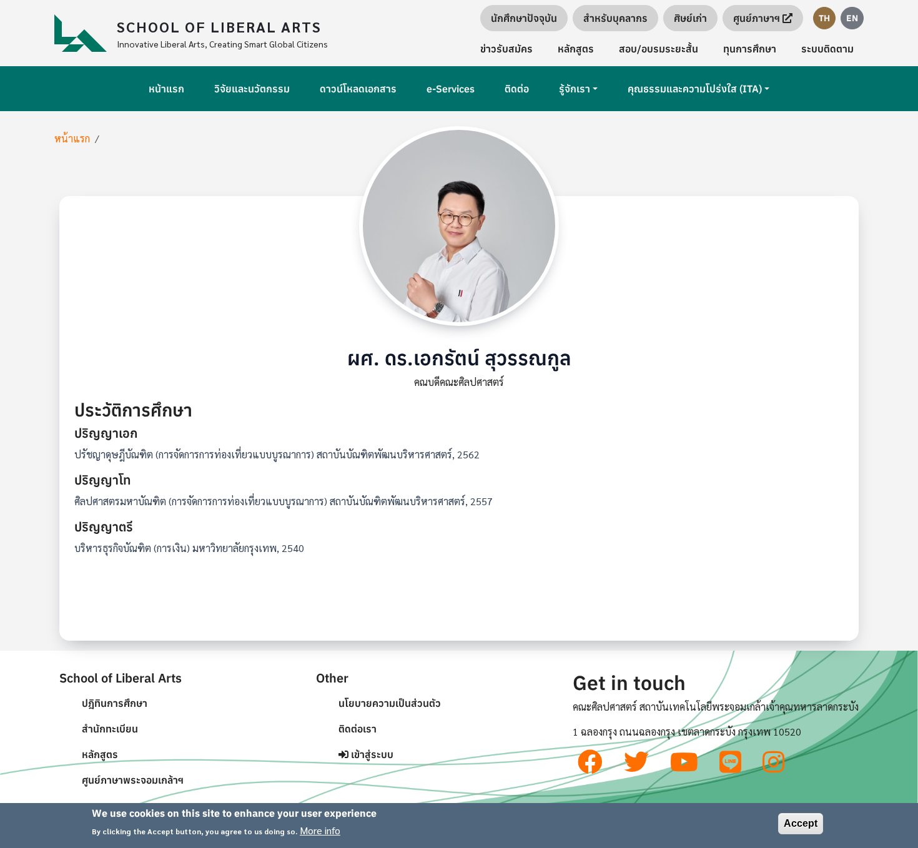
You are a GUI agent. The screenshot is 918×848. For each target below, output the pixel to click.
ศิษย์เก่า (690, 18)
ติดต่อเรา (357, 728)
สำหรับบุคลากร (615, 18)
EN (852, 18)
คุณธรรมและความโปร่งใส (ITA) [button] (695, 88)
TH (824, 18)
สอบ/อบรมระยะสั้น (658, 48)
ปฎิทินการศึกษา (114, 703)
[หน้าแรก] (85, 33)
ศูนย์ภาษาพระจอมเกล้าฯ (133, 780)
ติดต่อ (517, 88)
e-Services (451, 88)
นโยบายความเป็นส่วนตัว (389, 703)
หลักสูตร (576, 48)
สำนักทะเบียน (110, 728)
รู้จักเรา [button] (574, 88)
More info (320, 830)
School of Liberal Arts (219, 26)
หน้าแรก (166, 88)
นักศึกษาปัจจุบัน (524, 18)
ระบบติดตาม (827, 48)
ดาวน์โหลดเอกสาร (358, 88)
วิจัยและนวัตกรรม (252, 88)
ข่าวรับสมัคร (506, 48)
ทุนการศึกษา (749, 48)
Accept (800, 823)
